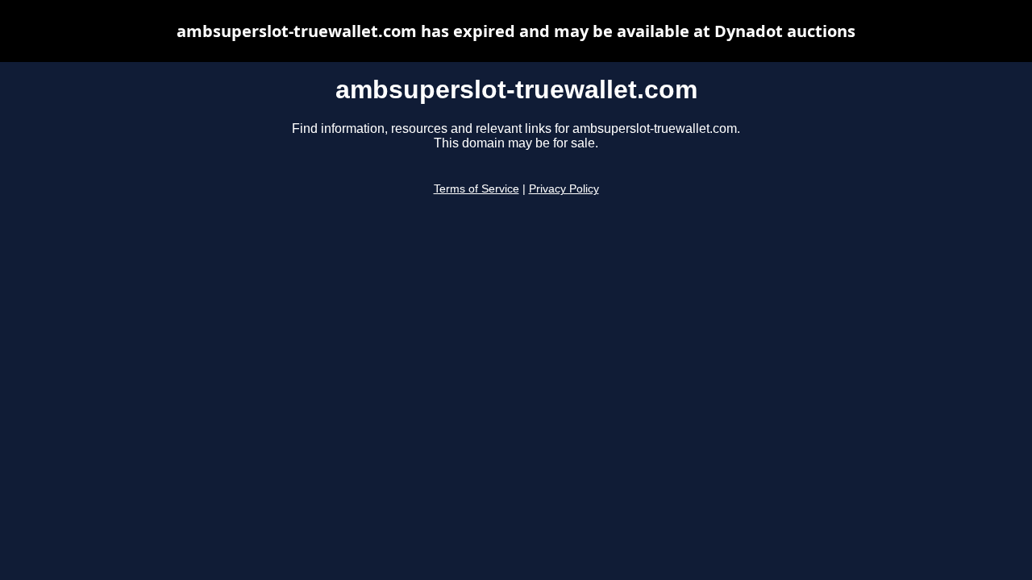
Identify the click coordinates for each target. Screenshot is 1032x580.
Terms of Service (476, 189)
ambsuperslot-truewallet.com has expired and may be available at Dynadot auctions (516, 31)
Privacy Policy (564, 189)
